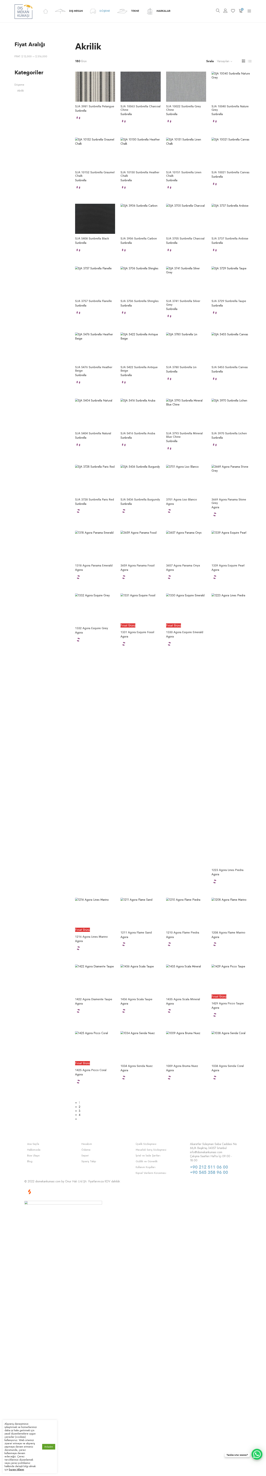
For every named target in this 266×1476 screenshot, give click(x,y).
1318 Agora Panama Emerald (94, 565)
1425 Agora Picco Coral (90, 1070)
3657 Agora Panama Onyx (183, 565)
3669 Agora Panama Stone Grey (229, 501)
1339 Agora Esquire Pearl (228, 565)
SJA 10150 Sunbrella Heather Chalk (140, 173)
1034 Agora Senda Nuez (137, 1065)
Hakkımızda (33, 1150)
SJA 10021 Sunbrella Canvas (230, 172)
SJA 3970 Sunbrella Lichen (229, 433)
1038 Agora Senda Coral (228, 1065)
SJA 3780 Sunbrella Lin (181, 367)
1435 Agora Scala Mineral (183, 999)
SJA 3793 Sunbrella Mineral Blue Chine (184, 434)
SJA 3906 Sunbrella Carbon (139, 238)
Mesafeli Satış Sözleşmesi (151, 1150)
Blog (29, 1161)
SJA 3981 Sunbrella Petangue (94, 106)
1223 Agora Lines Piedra (227, 869)
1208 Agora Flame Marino (228, 932)
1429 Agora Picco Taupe (228, 1003)
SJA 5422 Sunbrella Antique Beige (139, 368)
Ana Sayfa (33, 1144)
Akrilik (20, 91)
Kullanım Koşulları (145, 1167)
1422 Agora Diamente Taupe (93, 999)
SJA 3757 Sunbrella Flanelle (93, 301)
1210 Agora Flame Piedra (182, 932)
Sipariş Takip (88, 1161)
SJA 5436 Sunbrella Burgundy (140, 499)
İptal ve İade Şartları (148, 1156)
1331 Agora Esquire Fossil (137, 632)
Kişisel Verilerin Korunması (151, 1173)
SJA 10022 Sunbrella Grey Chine (183, 107)
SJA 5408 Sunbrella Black (92, 238)
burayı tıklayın (16, 1469)
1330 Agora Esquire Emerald (184, 632)
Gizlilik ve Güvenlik (146, 1161)
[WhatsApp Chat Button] (257, 1454)
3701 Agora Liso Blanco (181, 499)
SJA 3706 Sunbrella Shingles (140, 301)
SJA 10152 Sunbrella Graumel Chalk (95, 173)
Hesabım (86, 1144)
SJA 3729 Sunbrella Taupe (229, 301)
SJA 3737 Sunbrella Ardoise (230, 238)
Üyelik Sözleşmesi (146, 1144)
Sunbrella (80, 111)
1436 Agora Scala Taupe (136, 999)
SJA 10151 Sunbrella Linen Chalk (183, 173)
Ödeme (85, 1150)
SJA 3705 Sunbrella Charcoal (185, 238)
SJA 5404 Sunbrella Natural (93, 433)
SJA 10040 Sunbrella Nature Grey (230, 107)
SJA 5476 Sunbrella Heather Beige (93, 368)
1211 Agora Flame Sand (136, 932)
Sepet (85, 1156)
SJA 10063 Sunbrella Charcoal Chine (141, 107)
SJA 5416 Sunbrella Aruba (138, 433)
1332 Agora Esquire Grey (91, 628)
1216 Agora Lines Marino (91, 936)
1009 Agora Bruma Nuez (182, 1065)
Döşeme (19, 85)
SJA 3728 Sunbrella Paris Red (94, 499)
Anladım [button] (48, 1446)
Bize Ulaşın (33, 1156)
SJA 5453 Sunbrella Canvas (230, 367)
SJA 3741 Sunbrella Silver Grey (183, 302)
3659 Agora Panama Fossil (138, 565)
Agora (170, 504)
